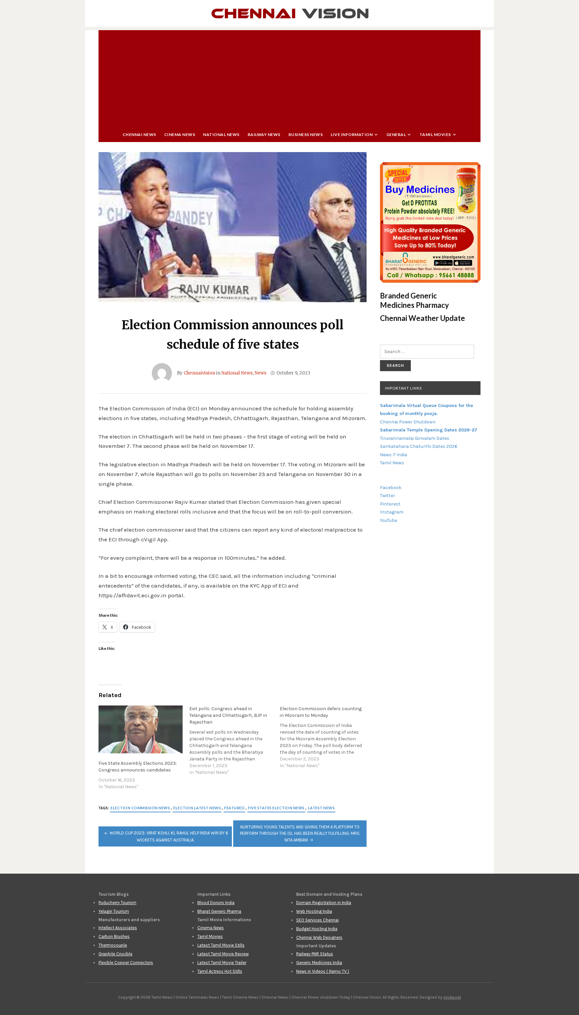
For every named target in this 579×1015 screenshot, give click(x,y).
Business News (305, 134)
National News (221, 134)
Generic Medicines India (319, 962)
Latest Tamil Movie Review (223, 953)
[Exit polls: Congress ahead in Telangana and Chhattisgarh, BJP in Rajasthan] (234, 740)
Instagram (391, 512)
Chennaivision (199, 373)
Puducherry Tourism (117, 902)
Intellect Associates (118, 927)
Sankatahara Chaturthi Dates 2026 (418, 446)
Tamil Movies (435, 134)
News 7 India (393, 455)
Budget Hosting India (316, 928)
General (396, 134)
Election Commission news (140, 808)
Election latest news (197, 808)
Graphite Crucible (115, 953)
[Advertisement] (289, 77)
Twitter (387, 495)
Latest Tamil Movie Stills (221, 945)
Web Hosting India (314, 911)
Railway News (264, 134)
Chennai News (139, 134)
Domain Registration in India (323, 902)
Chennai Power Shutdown (408, 422)
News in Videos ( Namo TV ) (322, 971)
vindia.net (452, 997)
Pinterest (390, 504)
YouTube (388, 520)
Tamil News (392, 463)
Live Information (352, 134)
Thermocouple (113, 945)
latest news (321, 808)
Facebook (390, 487)
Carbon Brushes (114, 936)
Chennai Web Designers (319, 937)
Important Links (403, 388)
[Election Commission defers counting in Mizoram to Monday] (325, 737)
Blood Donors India (216, 902)
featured (234, 808)
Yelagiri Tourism (114, 911)
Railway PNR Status (314, 953)
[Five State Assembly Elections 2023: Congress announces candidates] (141, 729)
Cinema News (179, 134)
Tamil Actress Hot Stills (219, 971)
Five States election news (276, 808)
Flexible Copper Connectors (126, 962)
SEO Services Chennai (317, 920)
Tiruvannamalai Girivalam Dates (414, 438)
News (260, 373)
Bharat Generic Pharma (219, 911)
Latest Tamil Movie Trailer (221, 962)
